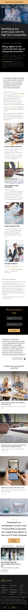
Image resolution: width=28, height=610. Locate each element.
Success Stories (12, 585)
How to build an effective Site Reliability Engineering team (13, 403)
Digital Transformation (16, 43)
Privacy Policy (24, 603)
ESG (20, 594)
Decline (13, 607)
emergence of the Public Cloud (11, 106)
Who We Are (3, 585)
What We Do (3, 587)
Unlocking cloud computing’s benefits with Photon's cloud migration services (13, 445)
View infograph (4, 410)
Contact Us (22, 585)
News (11, 587)
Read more (3, 452)
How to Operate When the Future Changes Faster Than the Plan (10, 564)
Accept (4, 607)
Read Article (4, 570)
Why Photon (3, 592)
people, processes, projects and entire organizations (13, 268)
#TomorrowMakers (13, 592)
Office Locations (22, 592)
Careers (21, 587)
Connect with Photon (7, 61)
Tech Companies (6, 43)
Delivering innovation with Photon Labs (12, 487)
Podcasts (11, 594)
